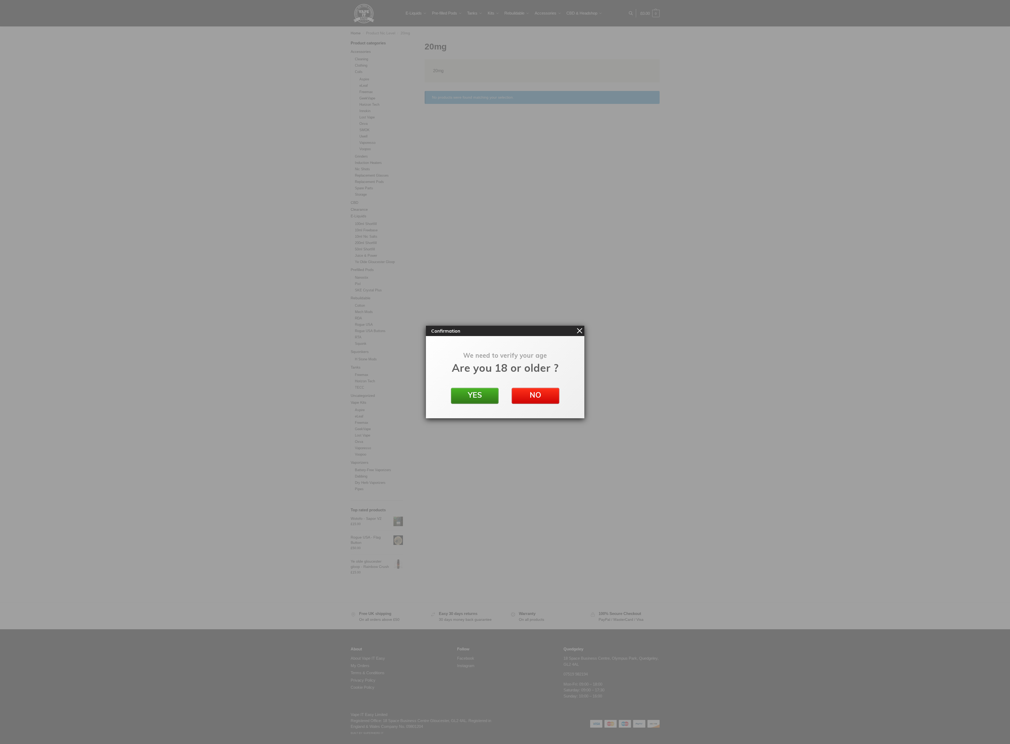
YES (475, 394)
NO (535, 394)
